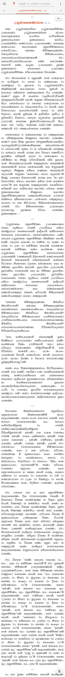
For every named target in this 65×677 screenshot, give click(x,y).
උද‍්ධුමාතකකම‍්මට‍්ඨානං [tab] (30, 10)
